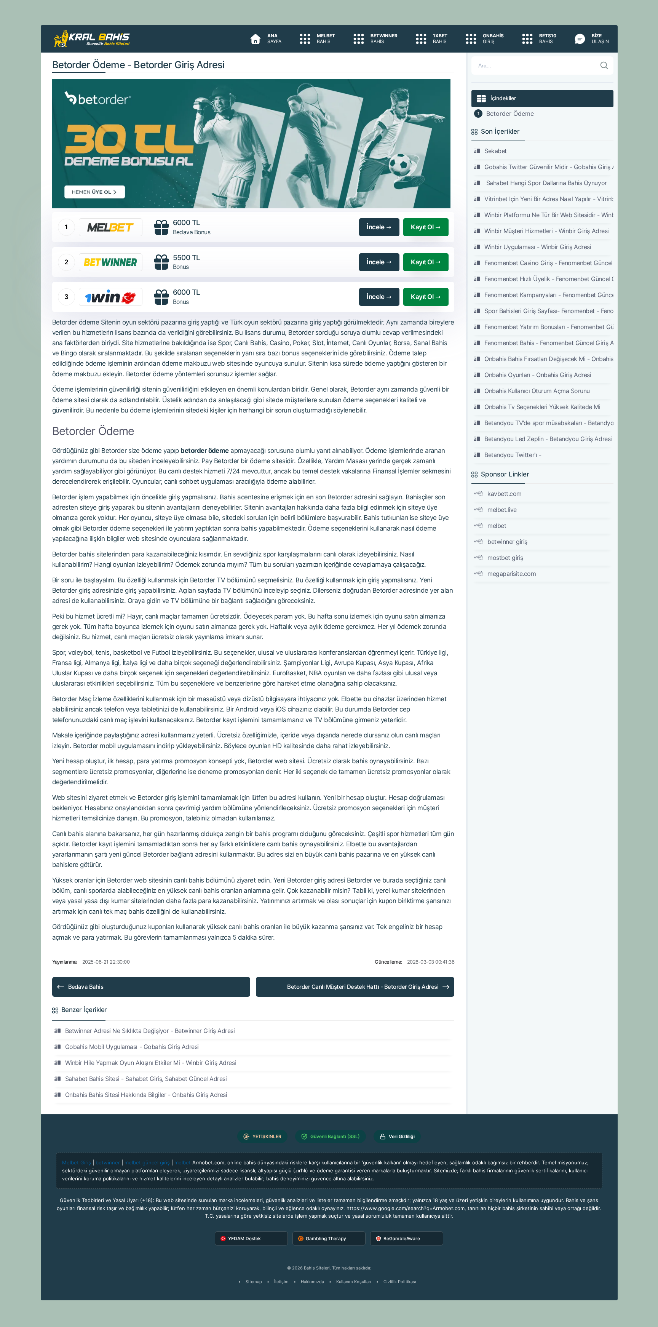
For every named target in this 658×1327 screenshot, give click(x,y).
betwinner (108, 1162)
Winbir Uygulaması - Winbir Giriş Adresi (537, 247)
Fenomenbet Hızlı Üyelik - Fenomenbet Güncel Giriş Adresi (548, 279)
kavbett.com (504, 493)
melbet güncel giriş (147, 1162)
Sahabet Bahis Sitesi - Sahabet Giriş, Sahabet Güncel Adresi (146, 1078)
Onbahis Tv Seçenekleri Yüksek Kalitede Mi (542, 407)
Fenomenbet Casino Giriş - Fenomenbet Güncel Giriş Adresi (548, 263)
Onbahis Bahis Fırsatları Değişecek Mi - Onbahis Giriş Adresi (548, 359)
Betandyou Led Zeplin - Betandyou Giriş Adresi (548, 439)
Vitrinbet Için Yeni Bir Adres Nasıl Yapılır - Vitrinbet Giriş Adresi (548, 199)
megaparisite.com (511, 573)
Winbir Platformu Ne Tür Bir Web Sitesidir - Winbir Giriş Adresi (548, 215)
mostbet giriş (505, 557)
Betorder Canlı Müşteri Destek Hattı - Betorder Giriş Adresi (362, 986)
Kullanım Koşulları (353, 1281)
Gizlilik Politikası (399, 1281)
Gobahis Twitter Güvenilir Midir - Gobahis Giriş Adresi (548, 167)
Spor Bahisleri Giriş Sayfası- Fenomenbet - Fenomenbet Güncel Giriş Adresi (548, 311)
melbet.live (502, 509)
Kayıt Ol (422, 227)
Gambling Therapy (326, 1238)
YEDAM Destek (244, 1238)
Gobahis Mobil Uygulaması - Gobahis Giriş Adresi (132, 1046)
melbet (496, 525)
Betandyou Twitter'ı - (512, 455)
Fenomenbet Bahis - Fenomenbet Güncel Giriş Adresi (548, 343)
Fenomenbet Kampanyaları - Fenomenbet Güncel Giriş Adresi (548, 295)
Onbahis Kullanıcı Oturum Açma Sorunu (537, 391)
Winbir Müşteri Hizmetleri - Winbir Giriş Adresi (546, 231)
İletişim (281, 1281)
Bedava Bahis (86, 986)
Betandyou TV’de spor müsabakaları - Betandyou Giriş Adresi (548, 423)
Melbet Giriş (76, 1162)
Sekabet (495, 151)
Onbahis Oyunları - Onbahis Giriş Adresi (537, 375)
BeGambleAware (401, 1238)
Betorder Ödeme (510, 113)
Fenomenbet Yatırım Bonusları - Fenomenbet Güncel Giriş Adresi (548, 327)
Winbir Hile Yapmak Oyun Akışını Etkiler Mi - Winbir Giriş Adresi (150, 1062)
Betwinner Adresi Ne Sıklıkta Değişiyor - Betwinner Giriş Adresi (150, 1030)
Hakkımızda (312, 1281)
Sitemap (254, 1281)
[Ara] (604, 65)
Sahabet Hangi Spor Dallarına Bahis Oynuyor (545, 183)
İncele (375, 227)
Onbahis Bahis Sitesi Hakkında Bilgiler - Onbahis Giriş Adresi (146, 1094)
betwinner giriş (507, 541)
